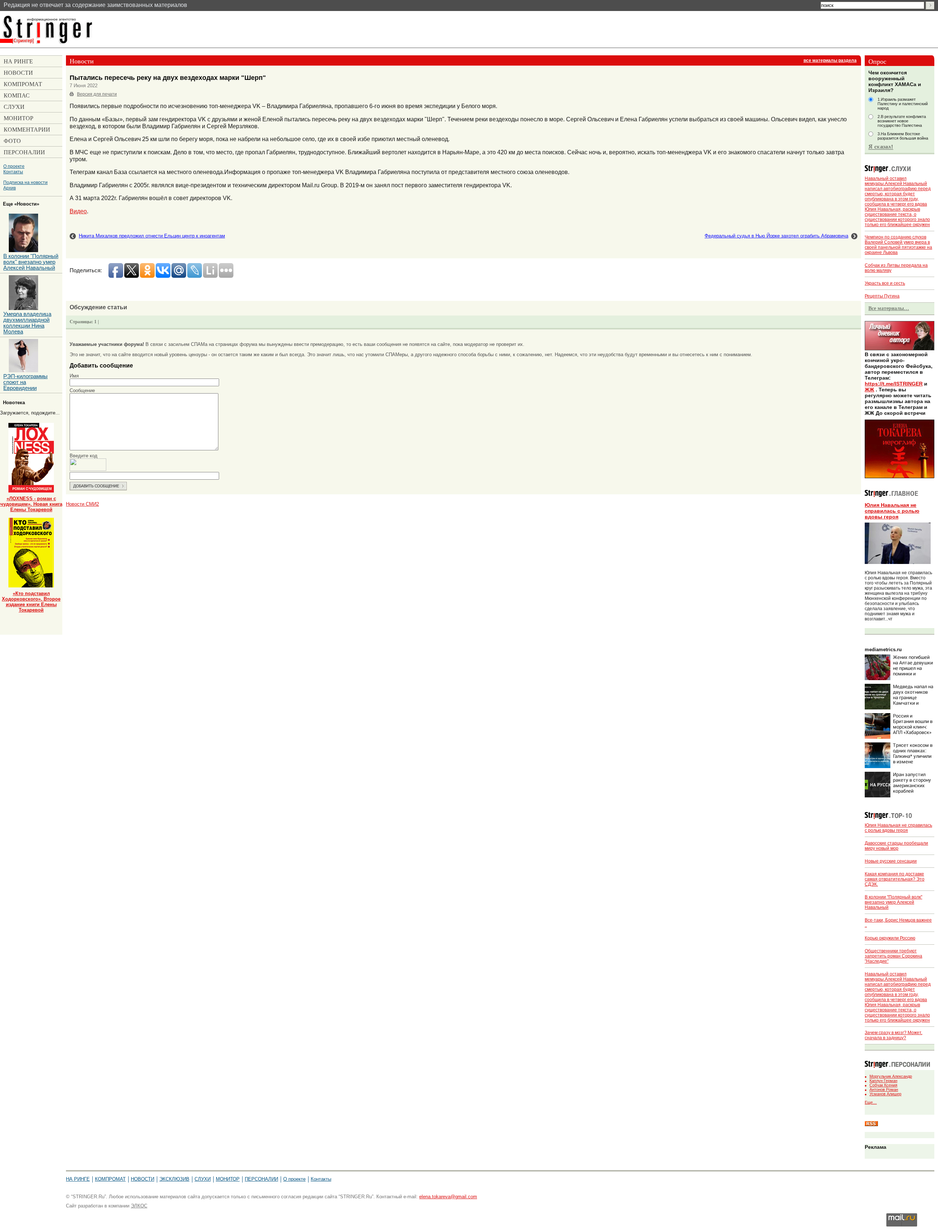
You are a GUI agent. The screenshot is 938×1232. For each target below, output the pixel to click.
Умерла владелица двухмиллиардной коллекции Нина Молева (27, 323)
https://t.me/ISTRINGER (894, 384)
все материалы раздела (830, 60)
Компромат (110, 1179)
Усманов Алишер (885, 1094)
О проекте (14, 166)
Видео (78, 211)
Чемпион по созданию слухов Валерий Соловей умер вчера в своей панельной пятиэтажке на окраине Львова (898, 245)
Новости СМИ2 (82, 504)
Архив (9, 187)
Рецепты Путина (882, 296)
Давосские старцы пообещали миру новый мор (896, 846)
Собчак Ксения (883, 1085)
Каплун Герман (883, 1080)
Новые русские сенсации (891, 861)
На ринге (78, 1179)
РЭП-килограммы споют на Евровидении (25, 382)
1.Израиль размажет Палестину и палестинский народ (903, 103)
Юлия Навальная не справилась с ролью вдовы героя (892, 511)
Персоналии (261, 1179)
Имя (74, 376)
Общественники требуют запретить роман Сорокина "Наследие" (893, 956)
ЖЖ (869, 389)
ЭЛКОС (139, 1206)
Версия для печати (97, 94)
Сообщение (82, 390)
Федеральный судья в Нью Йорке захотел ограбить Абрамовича (776, 236)
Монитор (228, 1179)
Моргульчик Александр (890, 1076)
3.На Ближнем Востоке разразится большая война (903, 136)
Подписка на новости (25, 182)
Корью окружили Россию (890, 938)
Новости (142, 1179)
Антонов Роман (883, 1089)
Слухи (203, 1179)
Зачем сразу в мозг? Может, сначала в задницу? (893, 1035)
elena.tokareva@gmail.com (448, 1196)
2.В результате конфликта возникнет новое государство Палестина (902, 121)
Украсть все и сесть (885, 283)
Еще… (871, 1102)
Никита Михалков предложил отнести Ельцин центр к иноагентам (152, 236)
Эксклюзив (174, 1179)
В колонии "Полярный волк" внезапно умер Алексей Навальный (893, 902)
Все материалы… (888, 308)
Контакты (13, 171)
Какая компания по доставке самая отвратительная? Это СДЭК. (894, 879)
